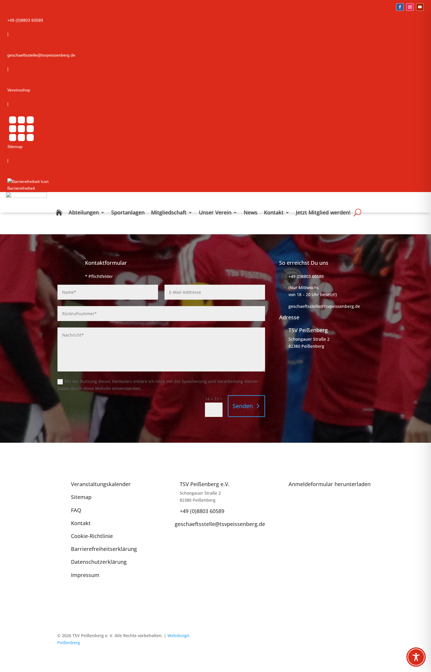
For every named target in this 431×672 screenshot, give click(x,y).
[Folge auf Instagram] (410, 7)
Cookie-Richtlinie (92, 535)
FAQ (76, 510)
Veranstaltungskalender (101, 484)
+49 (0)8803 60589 (202, 511)
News (250, 212)
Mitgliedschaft (168, 212)
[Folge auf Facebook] (400, 7)
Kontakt (274, 212)
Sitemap (81, 496)
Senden (243, 406)
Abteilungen (84, 212)
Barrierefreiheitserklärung (104, 548)
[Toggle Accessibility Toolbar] (416, 657)
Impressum (85, 574)
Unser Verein (215, 212)
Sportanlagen (128, 212)
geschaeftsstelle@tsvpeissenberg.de (220, 523)
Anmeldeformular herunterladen (330, 484)
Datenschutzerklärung (99, 561)
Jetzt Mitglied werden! (323, 212)
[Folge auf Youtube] (420, 7)
